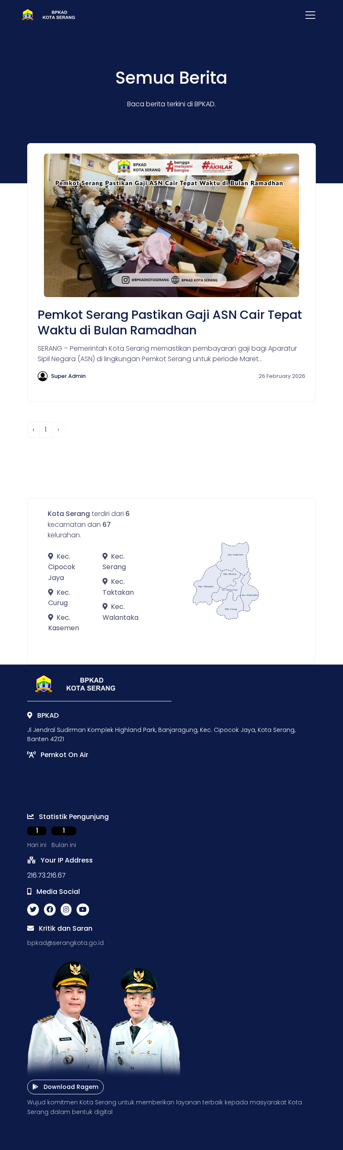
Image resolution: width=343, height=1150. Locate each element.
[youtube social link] (83, 910)
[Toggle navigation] (310, 15)
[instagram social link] (66, 910)
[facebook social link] (50, 910)
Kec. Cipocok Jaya (61, 567)
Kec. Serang (114, 562)
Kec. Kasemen (63, 623)
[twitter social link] (33, 910)
